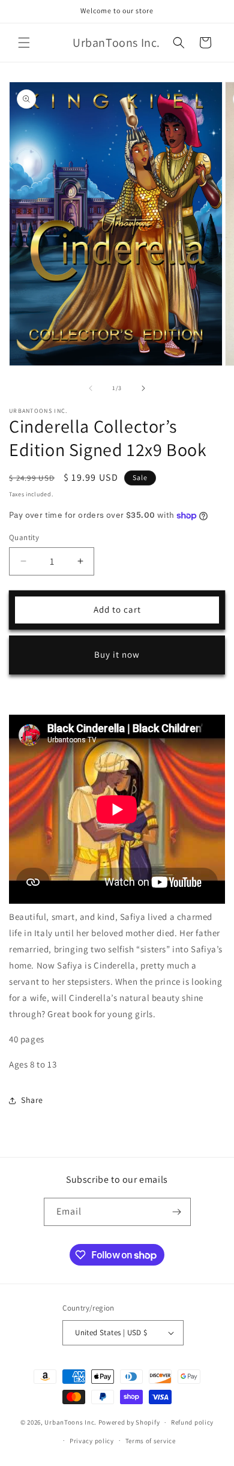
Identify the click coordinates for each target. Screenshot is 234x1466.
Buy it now (117, 654)
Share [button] (32, 1100)
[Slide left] (90, 388)
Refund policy (192, 1422)
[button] (24, 42)
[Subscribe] (177, 1212)
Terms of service (150, 1441)
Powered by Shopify (129, 1422)
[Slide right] (143, 388)
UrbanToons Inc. (70, 1422)
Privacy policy (92, 1441)
